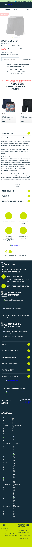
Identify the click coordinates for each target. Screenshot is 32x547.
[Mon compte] (25, 5)
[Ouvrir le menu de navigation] (3, 5)
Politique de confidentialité (10, 534)
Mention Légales (6, 529)
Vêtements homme (8, 9)
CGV (4, 525)
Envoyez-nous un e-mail (18, 286)
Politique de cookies (23, 526)
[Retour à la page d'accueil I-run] (9, 5)
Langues (6, 413)
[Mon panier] (29, 5)
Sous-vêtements (16, 9)
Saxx (22, 9)
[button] (8, 218)
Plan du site (23, 539)
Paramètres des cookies (23, 531)
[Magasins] (22, 5)
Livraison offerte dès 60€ (9, 54)
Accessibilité (24, 535)
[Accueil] (2, 9)
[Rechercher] (18, 5)
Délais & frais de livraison (14, 336)
